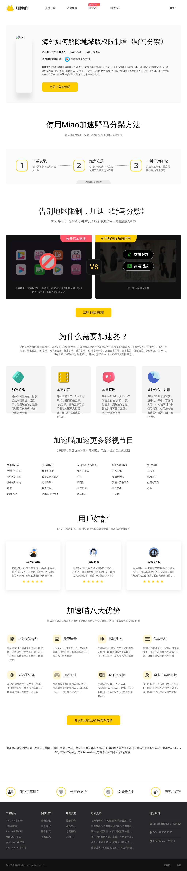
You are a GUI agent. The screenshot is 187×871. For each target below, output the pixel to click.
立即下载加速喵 (60, 87)
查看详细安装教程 (93, 181)
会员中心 (71, 826)
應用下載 (50, 7)
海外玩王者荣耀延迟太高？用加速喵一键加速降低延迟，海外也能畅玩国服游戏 (113, 842)
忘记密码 (71, 831)
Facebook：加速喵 (164, 841)
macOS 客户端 (14, 836)
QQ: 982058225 (163, 832)
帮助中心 (71, 836)
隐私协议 (46, 831)
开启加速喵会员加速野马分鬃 (93, 720)
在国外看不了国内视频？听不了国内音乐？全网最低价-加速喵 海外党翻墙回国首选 (113, 826)
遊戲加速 (72, 7)
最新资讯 (46, 820)
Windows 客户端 (15, 842)
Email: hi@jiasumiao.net (167, 823)
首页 (179, 865)
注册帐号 (71, 820)
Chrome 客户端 (14, 820)
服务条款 (46, 826)
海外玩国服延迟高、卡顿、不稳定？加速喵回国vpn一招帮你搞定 (113, 836)
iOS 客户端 (12, 826)
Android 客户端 (14, 831)
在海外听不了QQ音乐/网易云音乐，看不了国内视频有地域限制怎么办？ (113, 820)
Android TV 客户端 (16, 847)
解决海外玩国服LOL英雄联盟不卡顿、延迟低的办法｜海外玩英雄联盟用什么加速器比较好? (113, 831)
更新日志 (46, 836)
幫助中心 (115, 7)
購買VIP (94, 7)
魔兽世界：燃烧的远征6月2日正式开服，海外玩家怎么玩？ (113, 847)
